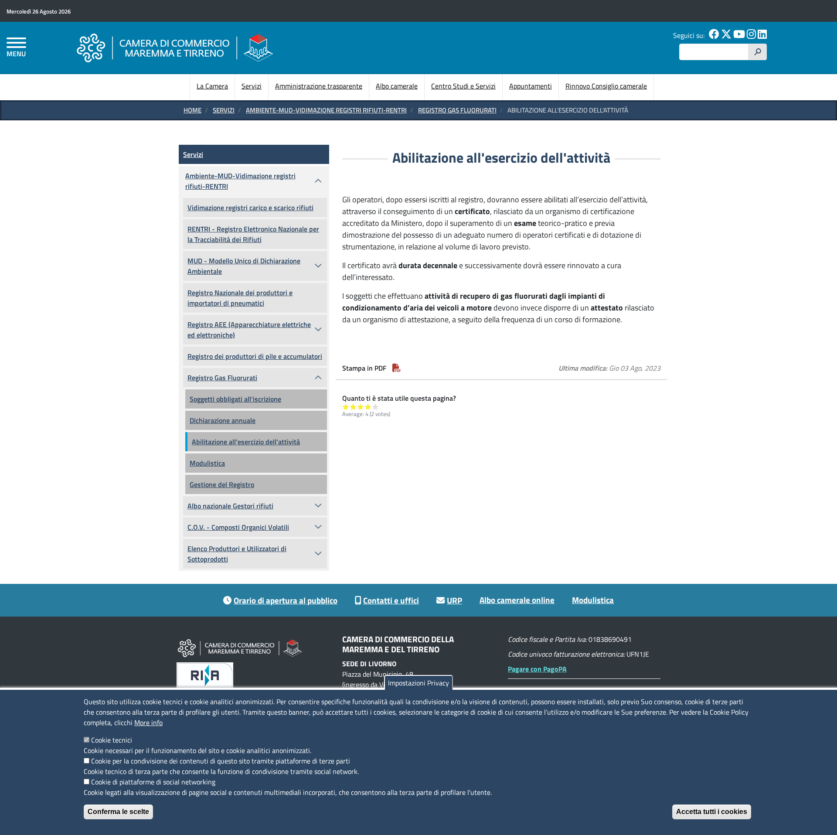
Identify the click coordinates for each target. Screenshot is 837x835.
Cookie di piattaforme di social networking (153, 782)
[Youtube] (739, 35)
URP (454, 600)
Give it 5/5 (375, 406)
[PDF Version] (396, 368)
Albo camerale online (517, 599)
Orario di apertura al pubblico (285, 600)
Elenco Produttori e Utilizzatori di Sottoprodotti (236, 553)
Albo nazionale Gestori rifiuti (230, 506)
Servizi (252, 86)
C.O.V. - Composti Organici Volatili (238, 527)
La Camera (212, 86)
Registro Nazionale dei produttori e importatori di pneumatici (240, 297)
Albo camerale (397, 86)
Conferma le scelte (118, 811)
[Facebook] (714, 35)
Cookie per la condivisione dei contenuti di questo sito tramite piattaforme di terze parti (220, 761)
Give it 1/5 (346, 406)
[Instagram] (751, 35)
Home (192, 110)
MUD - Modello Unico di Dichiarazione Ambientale (243, 266)
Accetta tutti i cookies (711, 811)
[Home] (175, 47)
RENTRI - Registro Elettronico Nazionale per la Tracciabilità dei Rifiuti (253, 234)
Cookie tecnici (111, 740)
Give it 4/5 (368, 406)
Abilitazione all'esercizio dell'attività (246, 441)
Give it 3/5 (360, 406)
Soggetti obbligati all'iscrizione (235, 399)
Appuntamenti (530, 86)
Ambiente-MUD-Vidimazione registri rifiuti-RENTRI (326, 110)
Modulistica (207, 463)
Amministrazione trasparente (318, 86)
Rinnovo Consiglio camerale (606, 86)
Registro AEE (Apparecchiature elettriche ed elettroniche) (249, 329)
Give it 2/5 (353, 406)
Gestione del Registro (222, 484)
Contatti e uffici (391, 600)
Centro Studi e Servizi (463, 86)
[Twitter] (726, 35)
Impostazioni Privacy (418, 683)
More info (148, 722)
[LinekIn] (762, 35)
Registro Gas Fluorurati (457, 110)
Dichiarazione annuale (222, 420)
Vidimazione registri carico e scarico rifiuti (250, 207)
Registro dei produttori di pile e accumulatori (254, 356)
